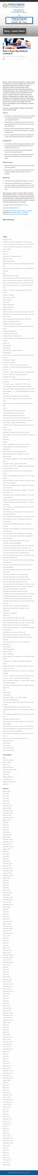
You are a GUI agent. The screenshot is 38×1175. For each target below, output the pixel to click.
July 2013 (5, 1148)
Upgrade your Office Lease (11, 719)
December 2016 (8, 1071)
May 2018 (6, 1030)
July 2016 (5, 1083)
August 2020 (7, 965)
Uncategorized (7, 779)
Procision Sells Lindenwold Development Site (16, 579)
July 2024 (5, 851)
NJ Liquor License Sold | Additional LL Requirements (18, 466)
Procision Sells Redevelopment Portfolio (15, 582)
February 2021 (7, 950)
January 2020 (7, 981)
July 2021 (5, 938)
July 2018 (5, 1025)
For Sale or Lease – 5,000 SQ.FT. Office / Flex (16, 384)
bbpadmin (22, 56)
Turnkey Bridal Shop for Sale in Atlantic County (17, 707)
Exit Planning (7, 353)
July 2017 (5, 1054)
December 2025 (8, 810)
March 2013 (6, 1157)
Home (5, 408)
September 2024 (8, 846)
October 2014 (7, 1124)
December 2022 (8, 897)
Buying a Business (8, 307)
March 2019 (6, 1006)
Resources (6, 615)
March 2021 (6, 948)
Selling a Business (8, 777)
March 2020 (6, 977)
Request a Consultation (10, 613)
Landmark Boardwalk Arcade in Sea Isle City (16, 432)
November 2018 (8, 1015)
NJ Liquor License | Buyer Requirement (15, 463)
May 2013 (6, 1152)
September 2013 (8, 1143)
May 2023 (6, 885)
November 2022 (8, 899)
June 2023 (6, 883)
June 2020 (6, 969)
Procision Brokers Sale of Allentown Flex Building (17, 533)
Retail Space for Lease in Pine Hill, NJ (14, 632)
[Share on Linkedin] (19, 224)
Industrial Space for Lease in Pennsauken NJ (16, 418)
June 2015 (6, 1109)
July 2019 (5, 996)
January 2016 (7, 1097)
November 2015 (8, 1102)
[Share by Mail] (33, 224)
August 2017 (7, 1051)
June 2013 (6, 1150)
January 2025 (7, 837)
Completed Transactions (10, 333)
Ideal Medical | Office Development (14, 410)
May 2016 (6, 1087)
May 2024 (6, 856)
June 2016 (6, 1085)
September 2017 (8, 1049)
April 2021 (6, 945)
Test (4, 690)
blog (4, 757)
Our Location (7, 745)
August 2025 (7, 820)
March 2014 (6, 1133)
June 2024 (6, 854)
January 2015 (7, 1121)
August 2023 (7, 878)
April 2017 (6, 1061)
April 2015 (6, 1114)
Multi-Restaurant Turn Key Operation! (14, 451)
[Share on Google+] (12, 224)
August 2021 (7, 936)
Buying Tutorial (7, 309)
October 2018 (7, 1018)
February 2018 (7, 1037)
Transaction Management (10, 700)
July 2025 (5, 822)
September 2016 (8, 1078)
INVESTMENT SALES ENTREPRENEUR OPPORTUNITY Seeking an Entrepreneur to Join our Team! (18, 425)
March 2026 (6, 803)
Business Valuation (8, 295)
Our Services (7, 743)
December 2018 (8, 1013)
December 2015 (8, 1099)
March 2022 (6, 919)
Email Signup (6, 348)
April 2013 (6, 1155)
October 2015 (7, 1104)
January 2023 (7, 895)
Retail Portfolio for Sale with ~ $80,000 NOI (16, 625)
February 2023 (7, 892)
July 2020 (5, 967)
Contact (5, 341)
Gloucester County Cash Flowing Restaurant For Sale (19, 389)
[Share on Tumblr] (22, 224)
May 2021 (6, 943)
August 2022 (7, 907)
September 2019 (8, 991)
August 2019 (7, 993)
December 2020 (8, 955)
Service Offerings (8, 654)
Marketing (6, 439)
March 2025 (6, 832)
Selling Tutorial (7, 651)
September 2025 (8, 818)
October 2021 (7, 931)
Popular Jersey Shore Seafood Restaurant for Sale (18, 500)
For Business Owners (9, 362)
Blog (4, 273)
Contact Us (6, 343)
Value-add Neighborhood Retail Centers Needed (17, 728)
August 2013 (7, 1145)
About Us (5, 251)
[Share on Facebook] (4, 224)
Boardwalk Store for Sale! (10, 275)
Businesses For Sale (9, 297)
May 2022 (6, 914)
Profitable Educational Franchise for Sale (15, 591)
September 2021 (8, 933)
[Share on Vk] (26, 224)
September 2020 (8, 962)
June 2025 (6, 825)
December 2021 (8, 926)
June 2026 (6, 796)
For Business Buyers (9, 360)
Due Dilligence (7, 345)
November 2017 (8, 1044)
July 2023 (5, 880)
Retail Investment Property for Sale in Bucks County (18, 620)
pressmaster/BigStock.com (11, 208)
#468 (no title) (7, 239)
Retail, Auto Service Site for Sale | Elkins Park (16, 635)
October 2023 (7, 873)
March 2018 (6, 1034)
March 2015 (6, 1116)
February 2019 (7, 1008)
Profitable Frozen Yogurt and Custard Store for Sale (18, 594)
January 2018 (7, 1039)
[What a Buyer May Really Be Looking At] (17, 43)
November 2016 (8, 1073)
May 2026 (6, 798)
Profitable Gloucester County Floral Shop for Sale (18, 596)
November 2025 (8, 813)
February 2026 (7, 806)
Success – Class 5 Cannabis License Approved (16, 678)
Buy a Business (7, 300)
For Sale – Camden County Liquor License (15, 365)
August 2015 (7, 1107)
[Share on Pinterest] (15, 224)
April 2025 (6, 830)
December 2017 (8, 1042)
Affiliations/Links (8, 259)
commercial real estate (10, 769)
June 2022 (6, 912)
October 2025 (7, 815)
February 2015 (7, 1119)
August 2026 (7, 791)
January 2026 (7, 808)
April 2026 (6, 801)
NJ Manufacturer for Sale (10, 468)
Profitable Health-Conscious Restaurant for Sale (17, 598)
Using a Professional (9, 782)
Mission (5, 442)
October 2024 (7, 844)
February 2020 (7, 979)
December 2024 (8, 839)
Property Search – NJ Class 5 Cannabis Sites (16, 606)
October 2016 (7, 1075)
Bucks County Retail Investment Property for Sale (18, 278)
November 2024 (8, 842)
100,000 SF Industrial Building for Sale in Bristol (17, 242)
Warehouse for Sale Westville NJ (12, 731)
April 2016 (6, 1090)
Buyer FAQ (6, 302)
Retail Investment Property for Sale (14, 618)
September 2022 (8, 904)
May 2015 (6, 1112)
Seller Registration (8, 649)
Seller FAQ (6, 774)
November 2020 (8, 957)
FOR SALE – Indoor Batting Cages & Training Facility (18, 372)
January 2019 (7, 1010)
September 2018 (8, 1020)
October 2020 (7, 960)
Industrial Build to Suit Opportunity (13, 413)
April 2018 (6, 1032)
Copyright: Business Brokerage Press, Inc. (15, 205)
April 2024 (6, 859)
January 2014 (7, 1136)
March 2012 (6, 1162)
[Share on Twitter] (8, 224)
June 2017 (6, 1056)
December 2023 (8, 868)
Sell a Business (7, 647)
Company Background (9, 331)
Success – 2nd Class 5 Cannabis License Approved (18, 675)
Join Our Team (7, 430)
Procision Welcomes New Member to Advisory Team (19, 584)
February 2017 (7, 1066)
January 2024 (7, 866)
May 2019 (6, 1001)
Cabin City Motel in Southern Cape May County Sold (18, 312)
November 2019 (8, 986)
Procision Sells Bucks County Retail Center (15, 577)
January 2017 (7, 1068)
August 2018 (7, 1022)
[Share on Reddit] (29, 224)
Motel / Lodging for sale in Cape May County (16, 444)
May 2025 (6, 827)
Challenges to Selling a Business (12, 324)
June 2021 (6, 940)
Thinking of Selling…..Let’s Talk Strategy (15, 697)
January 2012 (7, 1165)
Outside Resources (9, 750)
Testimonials (7, 692)
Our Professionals (8, 748)
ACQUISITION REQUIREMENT (12, 256)
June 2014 (6, 1128)
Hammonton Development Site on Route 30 (16, 396)
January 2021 (7, 952)
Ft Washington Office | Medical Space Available (17, 386)
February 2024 (7, 863)
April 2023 (6, 887)
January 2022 (7, 924)
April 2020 (6, 974)
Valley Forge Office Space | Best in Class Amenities (18, 726)
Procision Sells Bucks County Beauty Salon (15, 574)
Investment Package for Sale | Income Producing (18, 420)
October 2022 (7, 902)
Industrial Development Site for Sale (14, 415)
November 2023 (8, 871)
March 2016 (6, 1092)
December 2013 (8, 1138)
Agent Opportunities (9, 261)
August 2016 (7, 1080)
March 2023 (6, 890)
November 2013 (8, 1140)
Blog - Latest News (14, 31)
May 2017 (6, 1059)
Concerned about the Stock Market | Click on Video (18, 338)
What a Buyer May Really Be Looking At (15, 52)
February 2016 (7, 1095)
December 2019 (8, 984)
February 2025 (7, 834)
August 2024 (7, 849)
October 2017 (7, 1046)
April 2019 (6, 1003)
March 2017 (6, 1063)
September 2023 (8, 875)
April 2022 (6, 916)
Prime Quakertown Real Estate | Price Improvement (19, 516)
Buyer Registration (8, 304)
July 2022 (5, 909)
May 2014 (6, 1131)
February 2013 (7, 1160)
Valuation (5, 784)
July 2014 (5, 1126)
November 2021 (8, 928)
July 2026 (5, 793)
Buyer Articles (7, 762)
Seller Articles (14, 56)
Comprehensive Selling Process (12, 336)
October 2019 (7, 989)
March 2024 (6, 861)
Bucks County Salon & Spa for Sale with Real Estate (18, 283)
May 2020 (6, 972)
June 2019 (6, 998)
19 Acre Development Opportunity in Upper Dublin (18, 244)
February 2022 (7, 921)
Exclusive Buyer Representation (12, 350)
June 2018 (6, 1027)
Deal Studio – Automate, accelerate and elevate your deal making (16, 213)
